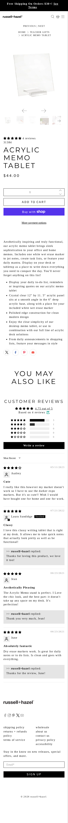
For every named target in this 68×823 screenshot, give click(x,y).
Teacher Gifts (40, 32)
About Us (41, 731)
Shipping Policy (14, 727)
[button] (13, 138)
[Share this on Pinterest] (24, 352)
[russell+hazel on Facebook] (5, 716)
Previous (29, 26)
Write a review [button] (34, 445)
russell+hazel (38, 796)
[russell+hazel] (25, 16)
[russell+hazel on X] (18, 716)
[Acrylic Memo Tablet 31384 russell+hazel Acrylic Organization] (34, 75)
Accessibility (44, 744)
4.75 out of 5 (44, 408)
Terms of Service (14, 739)
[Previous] (24, 110)
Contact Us (43, 735)
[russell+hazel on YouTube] (22, 716)
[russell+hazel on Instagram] (9, 716)
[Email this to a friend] (33, 352)
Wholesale (42, 727)
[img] (12, 467)
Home (22, 32)
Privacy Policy (45, 739)
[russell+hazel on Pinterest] (13, 716)
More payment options (34, 222)
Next (41, 26)
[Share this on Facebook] (15, 352)
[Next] (43, 110)
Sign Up (34, 774)
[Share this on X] (6, 352)
